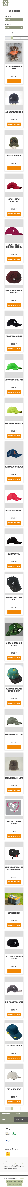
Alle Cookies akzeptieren (14, 1185)
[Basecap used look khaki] (14, 720)
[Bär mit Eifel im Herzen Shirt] (14, 52)
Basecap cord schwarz (14, 336)
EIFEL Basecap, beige (14, 1089)
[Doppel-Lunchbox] (14, 899)
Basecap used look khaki (14, 735)
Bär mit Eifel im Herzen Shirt (14, 67)
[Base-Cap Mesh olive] (14, 142)
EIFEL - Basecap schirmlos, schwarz (14, 958)
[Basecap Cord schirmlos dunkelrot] (14, 276)
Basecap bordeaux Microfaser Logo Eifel (14, 246)
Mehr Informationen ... (19, 1178)
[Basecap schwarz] (14, 540)
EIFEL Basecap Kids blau (14, 1046)
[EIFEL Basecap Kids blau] (14, 1032)
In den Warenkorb (14, 81)
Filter (14, 33)
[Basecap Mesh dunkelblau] (14, 453)
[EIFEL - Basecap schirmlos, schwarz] (14, 942)
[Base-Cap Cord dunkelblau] (14, 98)
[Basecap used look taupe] (14, 764)
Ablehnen (9, 1181)
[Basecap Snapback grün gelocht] (14, 629)
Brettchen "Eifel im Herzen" (14, 823)
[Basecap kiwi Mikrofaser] (14, 409)
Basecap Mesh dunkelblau (14, 467)
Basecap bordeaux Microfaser (14, 200)
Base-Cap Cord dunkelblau (14, 112)
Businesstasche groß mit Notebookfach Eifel (14, 868)
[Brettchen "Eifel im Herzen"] (14, 807)
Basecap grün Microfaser (14, 380)
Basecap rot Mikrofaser (14, 510)
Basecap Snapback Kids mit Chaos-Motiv (14, 690)
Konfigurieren (18, 1181)
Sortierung (8, 16)
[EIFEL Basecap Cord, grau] (14, 988)
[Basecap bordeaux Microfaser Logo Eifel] (14, 231)
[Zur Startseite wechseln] (5, 3)
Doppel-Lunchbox (14, 913)
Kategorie (8, 24)
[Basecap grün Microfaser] (14, 366)
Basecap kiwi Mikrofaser (14, 423)
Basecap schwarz (14, 554)
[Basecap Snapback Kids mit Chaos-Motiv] (14, 675)
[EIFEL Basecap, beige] (14, 1075)
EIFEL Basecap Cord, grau (14, 1002)
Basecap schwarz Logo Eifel (14, 598)
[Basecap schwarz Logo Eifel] (14, 583)
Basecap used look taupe (14, 778)
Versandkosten (19, 1164)
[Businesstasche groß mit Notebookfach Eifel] (14, 853)
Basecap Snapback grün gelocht (14, 644)
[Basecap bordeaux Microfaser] (14, 185)
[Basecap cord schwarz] (14, 322)
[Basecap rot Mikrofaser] (14, 496)
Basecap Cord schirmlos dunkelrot (14, 292)
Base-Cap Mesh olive (14, 156)
